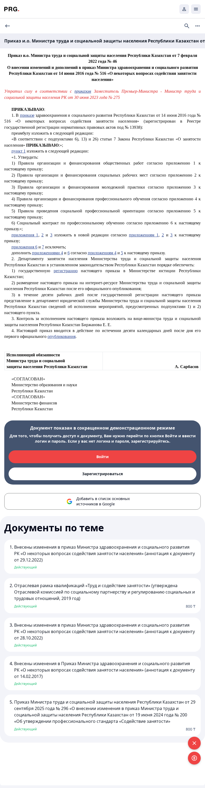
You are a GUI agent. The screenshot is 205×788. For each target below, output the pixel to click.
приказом (82, 91)
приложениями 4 (47, 253)
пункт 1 (18, 151)
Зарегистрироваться (102, 473)
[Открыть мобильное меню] (196, 9)
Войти (102, 456)
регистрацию (66, 270)
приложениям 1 (144, 235)
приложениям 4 (102, 253)
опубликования (62, 336)
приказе (27, 115)
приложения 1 (24, 235)
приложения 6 (24, 247)
